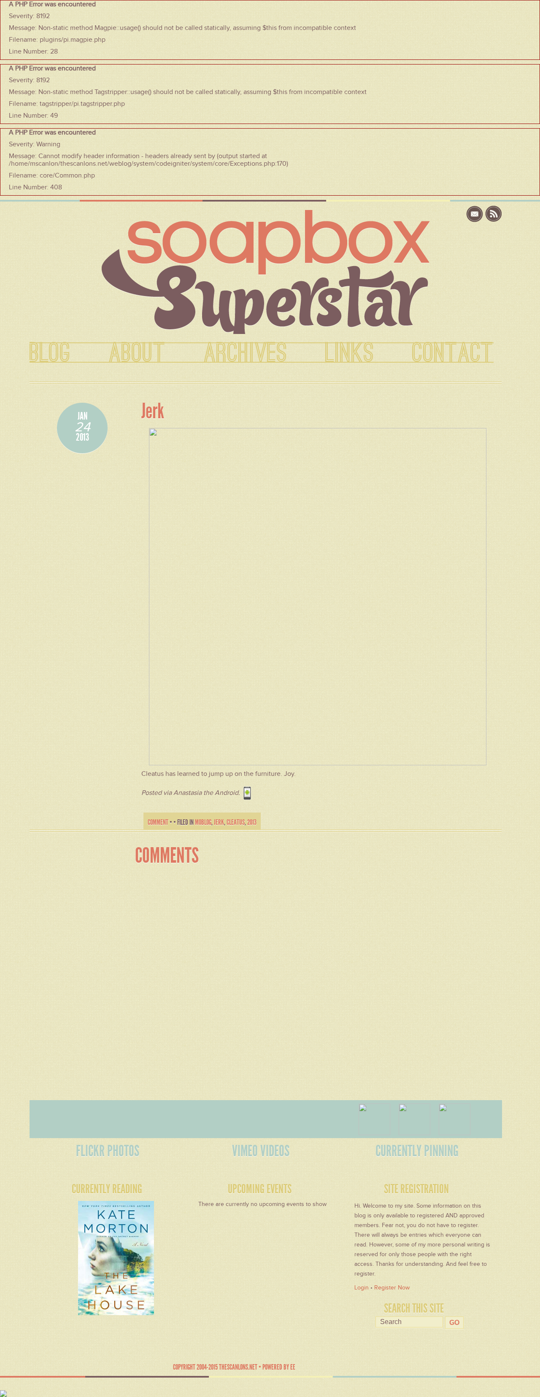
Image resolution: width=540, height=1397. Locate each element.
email (475, 214)
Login (361, 1287)
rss (493, 214)
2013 (251, 822)
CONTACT (453, 353)
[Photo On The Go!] (317, 596)
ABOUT (137, 353)
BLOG (50, 353)
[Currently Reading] (92, 1256)
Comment (158, 822)
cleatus (236, 822)
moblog (203, 822)
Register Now (392, 1287)
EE (292, 1367)
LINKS (349, 353)
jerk (219, 822)
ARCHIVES (245, 353)
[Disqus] (311, 977)
